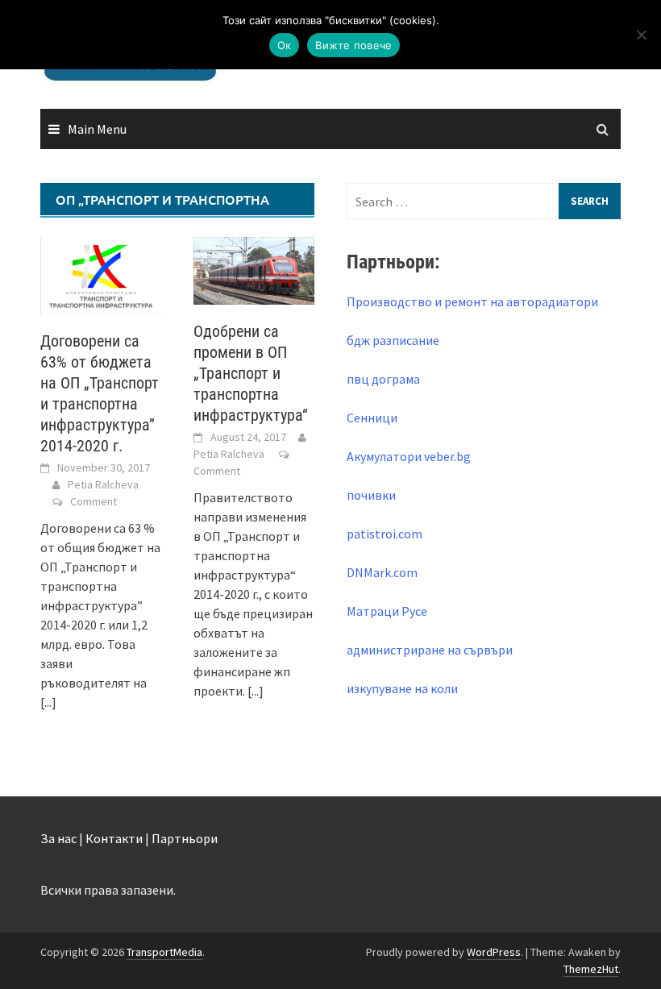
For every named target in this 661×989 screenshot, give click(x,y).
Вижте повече (353, 45)
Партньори (185, 838)
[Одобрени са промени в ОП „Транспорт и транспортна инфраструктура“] (253, 269)
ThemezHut (590, 969)
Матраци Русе (387, 611)
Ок (284, 45)
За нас (58, 838)
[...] (48, 702)
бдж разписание (393, 340)
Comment (93, 501)
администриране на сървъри (430, 650)
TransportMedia (164, 952)
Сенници (372, 417)
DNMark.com (382, 572)
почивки (371, 495)
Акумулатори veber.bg (409, 456)
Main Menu (97, 129)
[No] (641, 35)
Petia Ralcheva (103, 484)
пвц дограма (383, 379)
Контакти (114, 838)
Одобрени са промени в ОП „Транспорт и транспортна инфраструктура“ (250, 373)
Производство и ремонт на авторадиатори (472, 301)
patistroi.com (384, 534)
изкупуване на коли (402, 688)
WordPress (494, 952)
